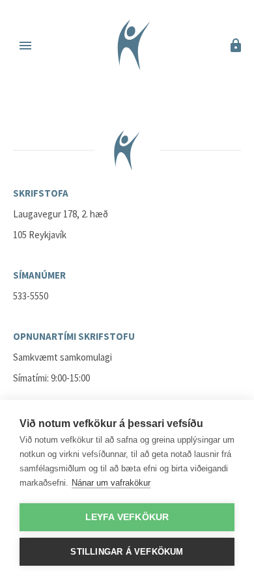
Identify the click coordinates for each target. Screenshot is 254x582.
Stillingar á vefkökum (126, 552)
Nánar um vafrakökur (111, 483)
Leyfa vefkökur (127, 517)
